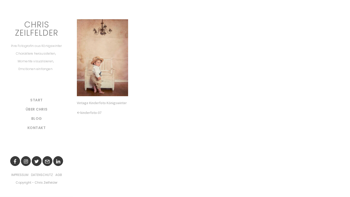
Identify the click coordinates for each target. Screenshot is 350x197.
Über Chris (37, 109)
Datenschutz (42, 175)
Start (36, 100)
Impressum (19, 175)
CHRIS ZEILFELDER (36, 29)
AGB (58, 175)
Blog (36, 118)
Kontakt (36, 127)
